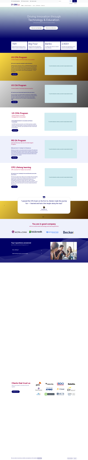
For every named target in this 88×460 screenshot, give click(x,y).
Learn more (14, 74)
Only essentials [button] (70, 458)
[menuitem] (22, 6)
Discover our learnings (37, 28)
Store (75, 1)
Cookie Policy (39, 458)
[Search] (70, 1)
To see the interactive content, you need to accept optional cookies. (61, 65)
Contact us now (15, 391)
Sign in (75, 3)
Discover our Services (51, 28)
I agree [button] (75, 458)
